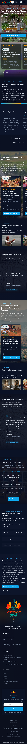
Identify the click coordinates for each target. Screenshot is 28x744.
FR (18, 2)
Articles (5, 676)
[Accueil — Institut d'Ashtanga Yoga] (13, 608)
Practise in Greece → (18, 142)
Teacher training (7, 655)
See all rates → (13, 499)
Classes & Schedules (8, 637)
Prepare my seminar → (10, 586)
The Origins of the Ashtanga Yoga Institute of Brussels (12, 645)
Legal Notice (13, 722)
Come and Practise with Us (10, 661)
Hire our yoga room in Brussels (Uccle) (13, 664)
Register (13, 709)
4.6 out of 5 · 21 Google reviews (14, 728)
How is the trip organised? (11, 545)
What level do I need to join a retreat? (12, 525)
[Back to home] (6, 2)
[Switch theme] (16, 2)
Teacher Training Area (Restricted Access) (12, 658)
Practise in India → (18, 138)
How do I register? (9, 539)
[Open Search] (12, 2)
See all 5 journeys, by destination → (13, 72)
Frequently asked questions (10, 681)
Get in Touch (6, 591)
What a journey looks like (13, 39)
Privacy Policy (13, 720)
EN (21, 2)
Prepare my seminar (13, 35)
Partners (13, 724)
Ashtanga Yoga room (8, 639)
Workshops (6, 642)
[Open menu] (24, 2)
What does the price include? (12, 533)
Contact (5, 678)
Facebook (13, 726)
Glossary (5, 673)
